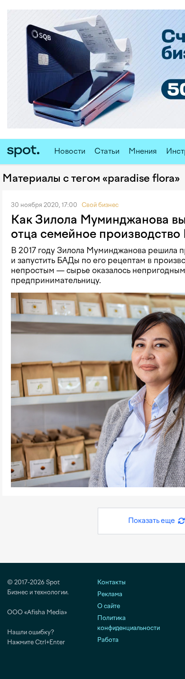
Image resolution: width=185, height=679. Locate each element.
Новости (69, 151)
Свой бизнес (100, 204)
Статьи (107, 151)
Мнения (143, 151)
